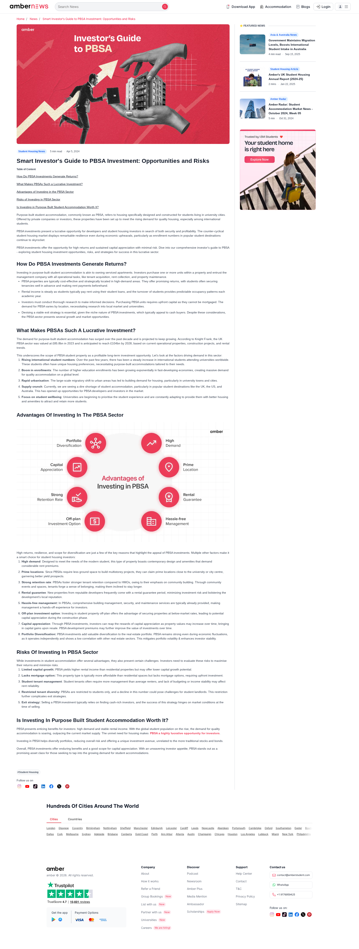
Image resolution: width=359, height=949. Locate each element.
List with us (148, 904)
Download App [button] (243, 7)
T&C (239, 888)
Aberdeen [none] (223, 828)
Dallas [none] (50, 834)
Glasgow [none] (64, 828)
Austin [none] (191, 834)
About (145, 873)
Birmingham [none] (93, 828)
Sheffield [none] (125, 828)
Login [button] (326, 7)
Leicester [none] (171, 828)
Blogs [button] (305, 7)
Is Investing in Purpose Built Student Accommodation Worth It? (58, 207)
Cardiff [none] (184, 828)
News (33, 18)
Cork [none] (60, 834)
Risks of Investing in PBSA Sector (38, 199)
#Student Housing (27, 772)
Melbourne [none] (72, 834)
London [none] (51, 828)
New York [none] (287, 834)
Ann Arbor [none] (166, 834)
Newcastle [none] (208, 828)
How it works (150, 881)
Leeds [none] (194, 828)
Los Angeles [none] (248, 834)
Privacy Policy (245, 896)
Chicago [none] (219, 834)
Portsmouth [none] (238, 828)
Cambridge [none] (255, 828)
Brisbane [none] (113, 834)
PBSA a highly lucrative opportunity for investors (185, 733)
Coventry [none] (77, 828)
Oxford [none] (268, 828)
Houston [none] (232, 834)
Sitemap (241, 904)
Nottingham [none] (110, 828)
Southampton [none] (283, 828)
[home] (29, 7)
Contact (241, 881)
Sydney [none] (86, 834)
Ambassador (195, 904)
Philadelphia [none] (304, 834)
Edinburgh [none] (157, 828)
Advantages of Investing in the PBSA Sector (45, 191)
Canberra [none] (126, 834)
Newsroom (194, 881)
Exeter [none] (298, 828)
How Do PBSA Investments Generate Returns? (47, 176)
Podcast (192, 873)
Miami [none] (275, 834)
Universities (149, 920)
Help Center (244, 873)
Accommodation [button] (278, 7)
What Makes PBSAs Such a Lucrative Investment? (50, 184)
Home (21, 18)
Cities (54, 819)
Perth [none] (154, 834)
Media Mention (197, 896)
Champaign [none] (204, 834)
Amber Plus (194, 888)
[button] (343, 6)
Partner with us (151, 912)
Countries (75, 819)
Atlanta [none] (180, 834)
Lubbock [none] (263, 834)
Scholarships (195, 911)
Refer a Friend (150, 888)
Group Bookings (152, 896)
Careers (146, 927)
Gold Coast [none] (141, 834)
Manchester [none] (141, 828)
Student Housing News (31, 151)
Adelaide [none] (99, 834)
